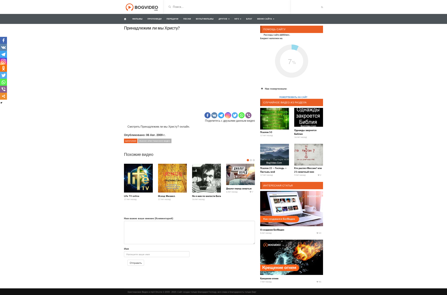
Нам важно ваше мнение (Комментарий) (148, 218)
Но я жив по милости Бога (206, 196)
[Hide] (1, 102)
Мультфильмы (205, 19)
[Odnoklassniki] (3, 68)
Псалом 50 (266, 132)
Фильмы (137, 19)
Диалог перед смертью (239, 188)
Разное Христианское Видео (154, 140)
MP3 (237, 19)
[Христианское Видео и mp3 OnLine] (142, 6)
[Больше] (3, 96)
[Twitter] (235, 115)
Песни (187, 19)
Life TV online (131, 196)
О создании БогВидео (272, 229)
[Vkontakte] (214, 115)
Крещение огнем (269, 278)
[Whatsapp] (242, 115)
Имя (126, 248)
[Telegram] (221, 115)
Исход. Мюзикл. (166, 196)
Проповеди (155, 19)
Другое (223, 19)
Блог (249, 19)
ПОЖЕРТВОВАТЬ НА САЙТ (293, 97)
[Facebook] (207, 115)
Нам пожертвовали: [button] (276, 88)
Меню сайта (265, 19)
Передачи (172, 19)
